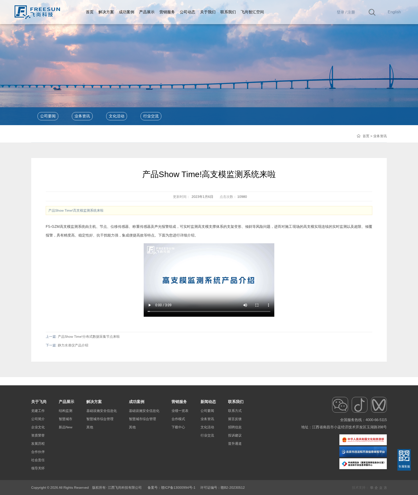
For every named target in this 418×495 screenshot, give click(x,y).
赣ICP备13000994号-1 (178, 487)
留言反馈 (235, 419)
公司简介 (38, 419)
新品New (65, 427)
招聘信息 (235, 427)
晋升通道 (235, 443)
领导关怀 (38, 468)
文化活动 (116, 116)
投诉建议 (235, 435)
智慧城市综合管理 (99, 419)
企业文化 (38, 427)
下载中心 (178, 427)
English (394, 12)
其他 (89, 427)
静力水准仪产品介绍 (73, 345)
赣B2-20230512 (233, 487)
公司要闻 (48, 116)
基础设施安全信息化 (101, 411)
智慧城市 (65, 419)
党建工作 (38, 411)
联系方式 (235, 411)
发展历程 (38, 443)
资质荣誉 (38, 435)
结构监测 (65, 411)
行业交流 (151, 116)
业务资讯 (82, 116)
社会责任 (38, 460)
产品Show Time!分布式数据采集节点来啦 (89, 336)
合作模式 (178, 419)
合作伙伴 (38, 452)
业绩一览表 (180, 411)
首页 (366, 136)
